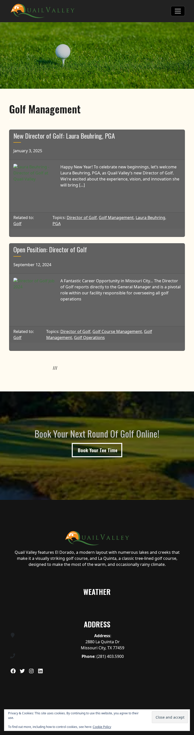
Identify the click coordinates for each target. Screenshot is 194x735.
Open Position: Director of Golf (50, 249)
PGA (57, 223)
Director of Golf (82, 217)
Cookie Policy (102, 727)
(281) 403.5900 (110, 656)
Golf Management (116, 217)
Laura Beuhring (150, 217)
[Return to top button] (187, 494)
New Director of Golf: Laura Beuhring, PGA (64, 136)
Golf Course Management (117, 331)
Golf (17, 223)
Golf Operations (89, 337)
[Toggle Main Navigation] (178, 11)
